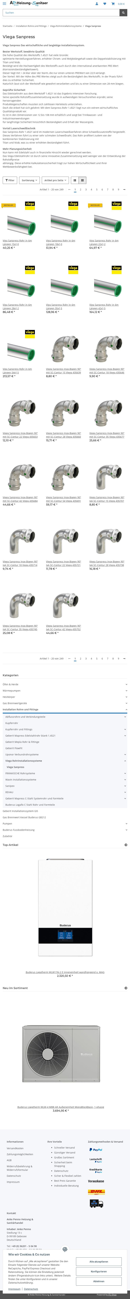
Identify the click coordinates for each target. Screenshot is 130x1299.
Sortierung (28, 180)
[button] (97, 3)
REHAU (9, 792)
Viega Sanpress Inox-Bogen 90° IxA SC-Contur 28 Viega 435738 (106, 563)
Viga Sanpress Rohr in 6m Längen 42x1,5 (103, 306)
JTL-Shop (112, 1294)
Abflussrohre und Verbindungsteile (25, 716)
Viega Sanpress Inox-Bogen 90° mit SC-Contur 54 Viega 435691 (63, 499)
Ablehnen (98, 1281)
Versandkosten (15, 1148)
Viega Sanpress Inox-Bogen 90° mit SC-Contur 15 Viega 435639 (63, 370)
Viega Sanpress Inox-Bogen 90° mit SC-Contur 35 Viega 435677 (106, 435)
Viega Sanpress (15, 767)
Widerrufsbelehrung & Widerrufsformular (19, 1168)
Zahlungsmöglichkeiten (20, 1154)
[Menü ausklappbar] (4, 2)
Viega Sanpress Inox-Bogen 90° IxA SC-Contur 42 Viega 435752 (63, 627)
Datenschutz (31, 1288)
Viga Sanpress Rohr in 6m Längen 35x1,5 (60, 306)
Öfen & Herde (10, 684)
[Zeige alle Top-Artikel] (126, 845)
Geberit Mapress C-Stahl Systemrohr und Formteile (34, 798)
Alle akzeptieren (99, 1261)
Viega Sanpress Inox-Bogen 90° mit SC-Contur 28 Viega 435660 (63, 435)
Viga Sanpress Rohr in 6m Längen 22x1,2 (103, 242)
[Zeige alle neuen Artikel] (126, 988)
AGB (9, 1160)
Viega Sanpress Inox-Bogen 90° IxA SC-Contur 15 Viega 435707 (106, 499)
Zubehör (7, 836)
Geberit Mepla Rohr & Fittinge (22, 741)
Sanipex (9, 785)
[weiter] (124, 189)
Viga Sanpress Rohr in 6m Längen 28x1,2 (17, 306)
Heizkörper (9, 696)
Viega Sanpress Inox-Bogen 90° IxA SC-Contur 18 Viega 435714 (20, 563)
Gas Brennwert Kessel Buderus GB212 (24, 817)
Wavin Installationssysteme (20, 779)
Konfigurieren (99, 1271)
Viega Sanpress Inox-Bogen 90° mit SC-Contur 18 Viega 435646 (106, 370)
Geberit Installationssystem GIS (20, 811)
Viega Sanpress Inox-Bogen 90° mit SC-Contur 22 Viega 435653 (20, 435)
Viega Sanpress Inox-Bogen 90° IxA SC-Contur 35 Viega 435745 (20, 627)
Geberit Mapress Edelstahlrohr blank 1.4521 (30, 735)
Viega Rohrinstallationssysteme (23, 760)
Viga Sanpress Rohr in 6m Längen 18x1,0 (60, 242)
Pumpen (7, 823)
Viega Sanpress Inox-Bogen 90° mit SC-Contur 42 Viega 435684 (20, 499)
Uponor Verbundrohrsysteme (22, 754)
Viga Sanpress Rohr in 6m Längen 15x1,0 (17, 242)
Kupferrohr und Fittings (18, 729)
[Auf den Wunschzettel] (35, 206)
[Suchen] (123, 12)
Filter (11, 180)
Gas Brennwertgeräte (15, 703)
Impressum (14, 1288)
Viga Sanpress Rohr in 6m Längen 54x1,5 (17, 370)
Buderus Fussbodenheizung (19, 829)
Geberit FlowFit (13, 748)
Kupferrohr (11, 723)
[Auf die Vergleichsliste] (26, 206)
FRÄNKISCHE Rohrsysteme (20, 773)
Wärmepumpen (11, 690)
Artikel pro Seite (54, 180)
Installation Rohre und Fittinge (20, 709)
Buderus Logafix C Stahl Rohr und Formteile (30, 804)
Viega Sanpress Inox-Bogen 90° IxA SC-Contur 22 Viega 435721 (63, 563)
